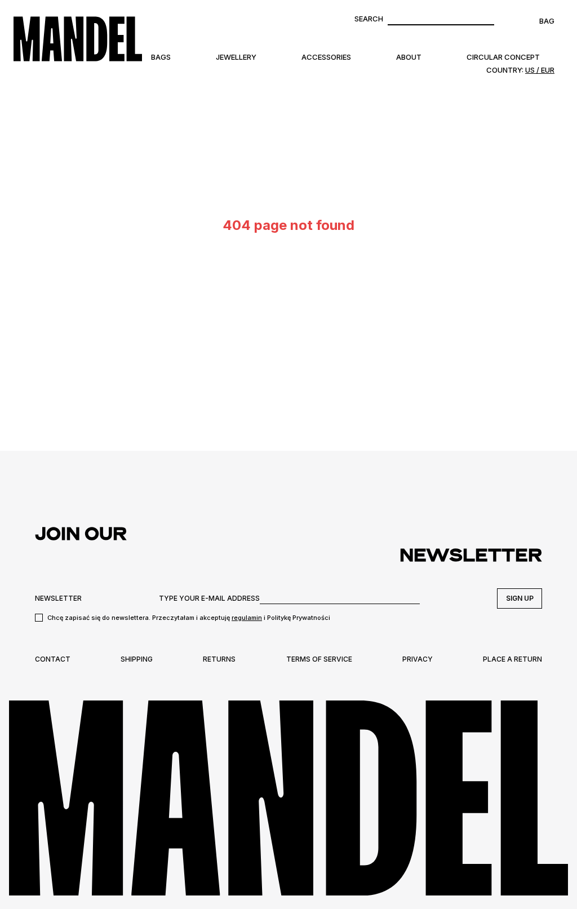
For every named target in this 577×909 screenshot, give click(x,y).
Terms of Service (319, 659)
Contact (52, 659)
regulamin (247, 618)
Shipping (137, 659)
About (408, 56)
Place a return (512, 659)
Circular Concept (503, 56)
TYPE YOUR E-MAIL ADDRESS (209, 598)
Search (368, 18)
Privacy (417, 659)
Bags (161, 56)
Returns (219, 659)
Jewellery (236, 56)
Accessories (326, 56)
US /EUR (539, 69)
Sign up (520, 598)
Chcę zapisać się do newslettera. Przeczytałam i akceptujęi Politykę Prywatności (188, 618)
